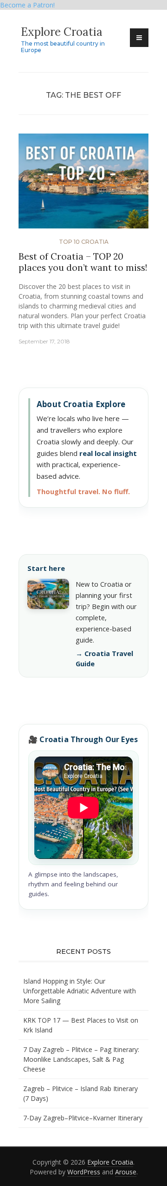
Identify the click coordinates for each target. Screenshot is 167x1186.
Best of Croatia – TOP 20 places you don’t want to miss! (83, 262)
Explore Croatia (62, 32)
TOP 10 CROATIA (84, 241)
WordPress (83, 1171)
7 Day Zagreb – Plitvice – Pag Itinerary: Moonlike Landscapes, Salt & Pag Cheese (81, 1059)
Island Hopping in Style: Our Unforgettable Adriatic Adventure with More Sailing (79, 991)
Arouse (125, 1171)
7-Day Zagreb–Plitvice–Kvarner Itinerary (82, 1117)
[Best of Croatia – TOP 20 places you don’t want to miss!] (83, 184)
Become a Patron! (27, 4)
